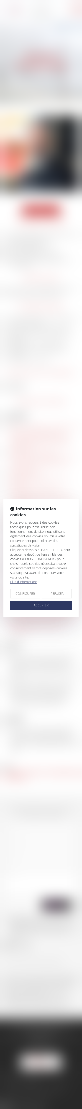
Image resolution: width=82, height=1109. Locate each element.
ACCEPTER (41, 605)
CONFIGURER (25, 593)
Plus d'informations (23, 582)
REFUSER (57, 593)
